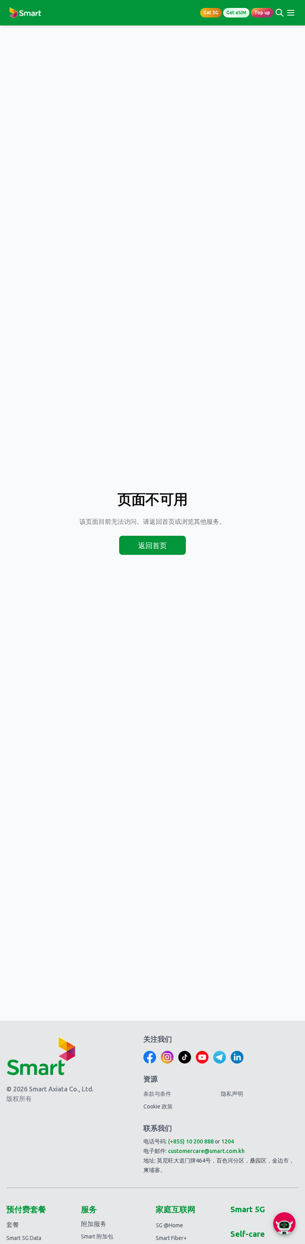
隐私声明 (232, 1094)
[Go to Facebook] (149, 1057)
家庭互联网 (175, 1209)
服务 (89, 1209)
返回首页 (152, 545)
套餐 (12, 1224)
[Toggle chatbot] (284, 1223)
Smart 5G (247, 1209)
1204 (227, 1141)
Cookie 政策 (158, 1106)
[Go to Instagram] (167, 1057)
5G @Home (169, 1225)
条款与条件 (157, 1094)
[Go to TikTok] (184, 1057)
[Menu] (290, 12)
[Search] (279, 12)
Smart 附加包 (97, 1236)
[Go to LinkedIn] (237, 1057)
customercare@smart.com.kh (206, 1151)
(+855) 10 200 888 (191, 1141)
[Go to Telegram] (219, 1057)
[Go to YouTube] (202, 1057)
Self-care (247, 1233)
